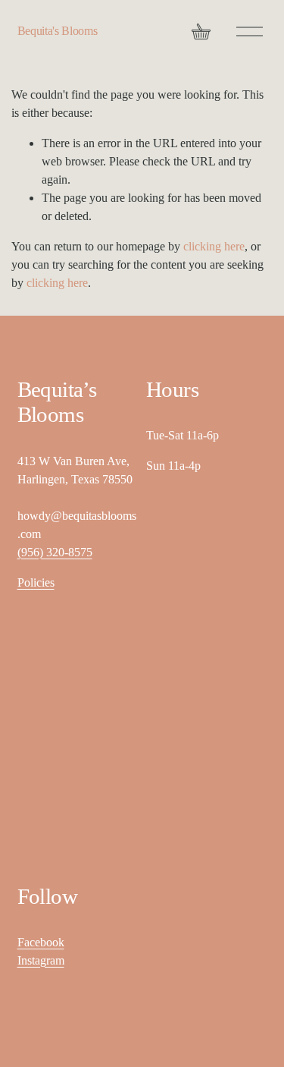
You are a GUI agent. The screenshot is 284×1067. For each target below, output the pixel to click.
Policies (36, 582)
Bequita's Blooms (57, 30)
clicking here (214, 246)
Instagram (40, 960)
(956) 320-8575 (54, 552)
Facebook (40, 942)
